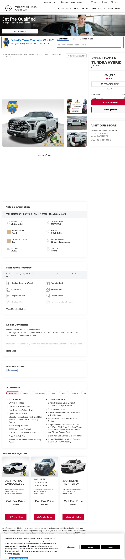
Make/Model (63, 38)
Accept (110, 547)
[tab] (12, 393)
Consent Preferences (18, 558)
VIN (74, 38)
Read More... (11, 351)
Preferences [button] (16, 554)
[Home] (58, 8)
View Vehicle (15, 516)
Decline (90, 547)
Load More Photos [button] (44, 155)
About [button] (118, 8)
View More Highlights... (16, 309)
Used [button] (68, 8)
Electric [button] (76, 8)
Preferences (70, 547)
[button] (33, 123)
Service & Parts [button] (98, 8)
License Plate (86, 38)
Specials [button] (85, 8)
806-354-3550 (104, 140)
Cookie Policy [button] (20, 551)
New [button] (62, 8)
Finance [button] (110, 8)
